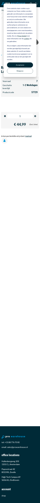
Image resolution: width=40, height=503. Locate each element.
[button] (36, 3)
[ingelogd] (5, 141)
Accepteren (20, 65)
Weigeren (20, 71)
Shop (4, 495)
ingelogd (28, 136)
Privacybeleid (21, 36)
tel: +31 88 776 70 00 (11, 442)
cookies (26, 39)
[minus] (5, 116)
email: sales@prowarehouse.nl (15, 447)
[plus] (35, 116)
